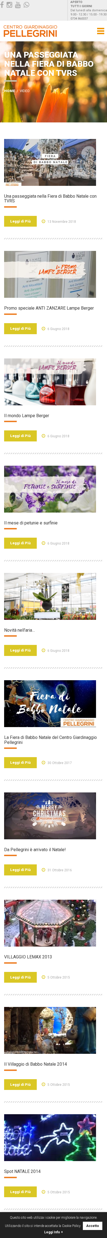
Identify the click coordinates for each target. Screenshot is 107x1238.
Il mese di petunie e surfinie (31, 523)
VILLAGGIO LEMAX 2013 (28, 957)
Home (9, 91)
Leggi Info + (53, 1232)
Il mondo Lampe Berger (26, 415)
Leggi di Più (20, 221)
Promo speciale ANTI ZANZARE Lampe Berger (49, 308)
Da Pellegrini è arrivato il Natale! (35, 849)
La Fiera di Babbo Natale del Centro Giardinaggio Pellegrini (50, 740)
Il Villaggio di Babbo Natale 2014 (35, 1064)
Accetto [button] (92, 1226)
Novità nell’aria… (19, 630)
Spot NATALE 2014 (22, 1171)
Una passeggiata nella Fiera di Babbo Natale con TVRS (50, 199)
